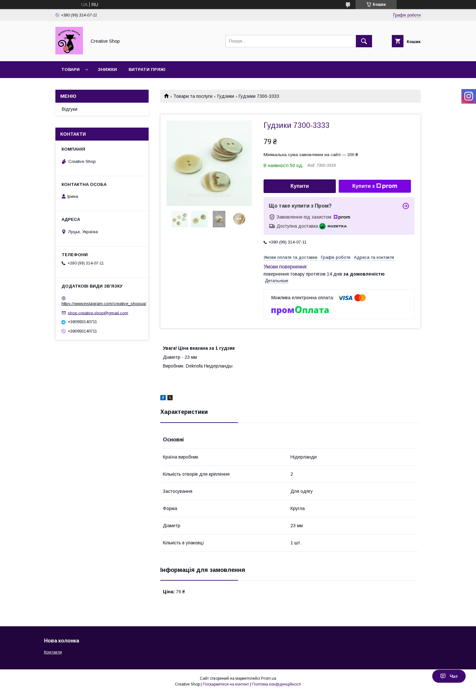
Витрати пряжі (147, 69)
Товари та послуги (192, 96)
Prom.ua (268, 678)
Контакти (53, 652)
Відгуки (69, 109)
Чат (454, 676)
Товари (70, 69)
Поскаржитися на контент (226, 684)
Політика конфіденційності (276, 684)
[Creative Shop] (69, 52)
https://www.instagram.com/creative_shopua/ (104, 303)
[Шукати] (364, 41)
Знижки (107, 69)
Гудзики (225, 96)
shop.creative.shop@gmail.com (98, 312)
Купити (299, 186)
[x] (170, 398)
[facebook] (163, 398)
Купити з (363, 186)
